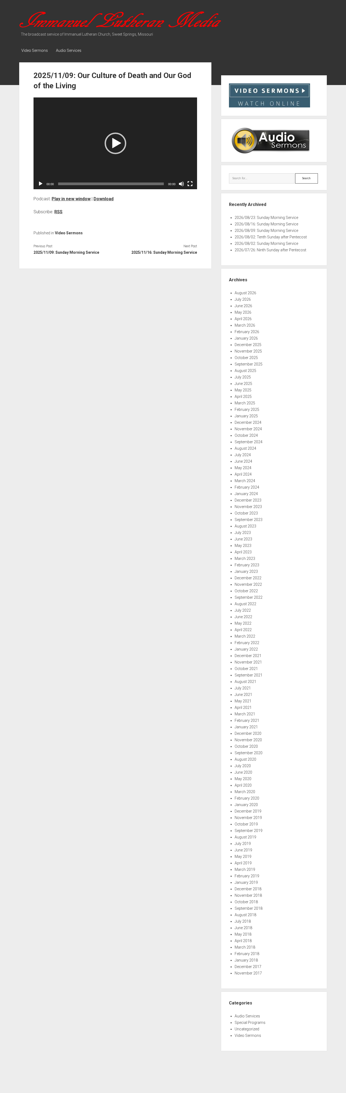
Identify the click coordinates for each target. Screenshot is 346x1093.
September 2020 (248, 753)
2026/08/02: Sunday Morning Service (266, 243)
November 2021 (248, 662)
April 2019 (243, 863)
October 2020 (246, 746)
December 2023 (248, 500)
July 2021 (243, 688)
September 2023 (248, 519)
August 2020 (245, 759)
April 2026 (243, 319)
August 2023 (245, 526)
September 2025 (248, 364)
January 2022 (246, 649)
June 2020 (243, 772)
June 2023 (243, 539)
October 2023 (246, 513)
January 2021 (246, 727)
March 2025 (245, 403)
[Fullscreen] (190, 184)
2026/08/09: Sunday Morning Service (266, 230)
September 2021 (248, 675)
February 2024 (247, 487)
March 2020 (245, 792)
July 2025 (243, 377)
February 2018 (247, 954)
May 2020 (243, 779)
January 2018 (246, 960)
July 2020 (243, 766)
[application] (115, 143)
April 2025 (243, 396)
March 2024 (245, 481)
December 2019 (248, 811)
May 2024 (243, 468)
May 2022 (243, 623)
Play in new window (71, 198)
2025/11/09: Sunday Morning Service (66, 252)
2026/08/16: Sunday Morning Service (266, 224)
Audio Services (68, 50)
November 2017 (248, 973)
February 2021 (247, 720)
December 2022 (248, 578)
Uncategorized (247, 1029)
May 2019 (243, 856)
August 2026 (245, 293)
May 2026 (243, 312)
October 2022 (246, 591)
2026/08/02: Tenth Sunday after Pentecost (271, 237)
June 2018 (243, 928)
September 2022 (248, 597)
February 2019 (247, 876)
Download (104, 198)
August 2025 (245, 370)
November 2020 (248, 740)
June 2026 (243, 306)
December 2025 (248, 345)
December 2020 (248, 733)
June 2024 (243, 461)
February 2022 (247, 643)
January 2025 (246, 416)
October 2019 (246, 824)
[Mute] (181, 184)
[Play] (40, 184)
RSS (58, 211)
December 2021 (248, 656)
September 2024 (248, 442)
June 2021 (243, 694)
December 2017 (248, 967)
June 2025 (243, 383)
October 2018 (246, 902)
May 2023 (243, 545)
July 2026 (243, 299)
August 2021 (245, 681)
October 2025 (246, 358)
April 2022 (243, 630)
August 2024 (245, 448)
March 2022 (245, 636)
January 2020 (246, 805)
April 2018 (243, 941)
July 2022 (243, 610)
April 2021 (243, 707)
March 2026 (245, 325)
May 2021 (243, 701)
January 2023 (246, 571)
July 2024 (243, 455)
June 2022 (243, 617)
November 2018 (248, 895)
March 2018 (245, 947)
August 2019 (245, 837)
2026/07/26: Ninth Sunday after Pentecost (270, 250)
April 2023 (243, 552)
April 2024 (243, 474)
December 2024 (248, 422)
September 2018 (248, 908)
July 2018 (243, 921)
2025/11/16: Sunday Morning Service (164, 252)
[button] (115, 143)
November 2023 (248, 507)
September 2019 (248, 830)
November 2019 (248, 817)
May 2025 (243, 390)
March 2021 (245, 714)
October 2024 (246, 435)
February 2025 (247, 409)
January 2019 (246, 882)
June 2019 (243, 850)
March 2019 (245, 869)
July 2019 (243, 843)
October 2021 (246, 668)
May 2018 (243, 934)
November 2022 (248, 584)
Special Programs (250, 1022)
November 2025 (248, 351)
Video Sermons (34, 50)
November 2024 (248, 429)
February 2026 (247, 332)
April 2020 (243, 785)
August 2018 (245, 915)
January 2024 (246, 494)
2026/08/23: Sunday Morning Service (266, 217)
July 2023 (243, 532)
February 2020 (247, 798)
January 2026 (246, 338)
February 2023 (247, 565)
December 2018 (248, 889)
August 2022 (245, 604)
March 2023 (245, 558)
